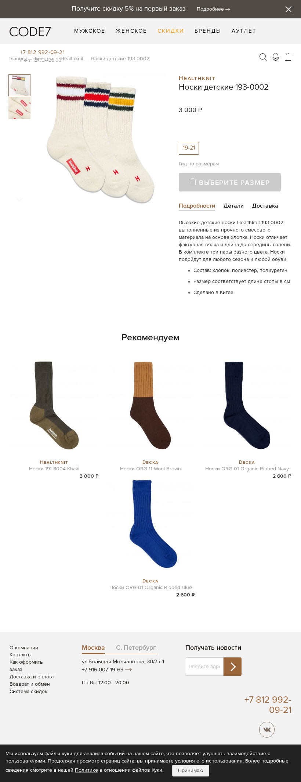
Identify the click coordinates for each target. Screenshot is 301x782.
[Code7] (30, 31)
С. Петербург (136, 648)
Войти (276, 57)
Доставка (265, 206)
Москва (93, 648)
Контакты (21, 654)
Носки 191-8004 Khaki (54, 468)
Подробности (197, 206)
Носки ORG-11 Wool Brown (150, 468)
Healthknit (197, 77)
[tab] (197, 206)
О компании (24, 647)
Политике (86, 770)
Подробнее (210, 9)
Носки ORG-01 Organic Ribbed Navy (247, 468)
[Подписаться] (232, 666)
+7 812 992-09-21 (42, 52)
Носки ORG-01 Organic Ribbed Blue (150, 587)
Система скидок (28, 691)
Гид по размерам (199, 163)
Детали (234, 206)
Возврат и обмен (30, 684)
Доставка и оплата (32, 676)
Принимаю (190, 770)
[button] (19, 107)
